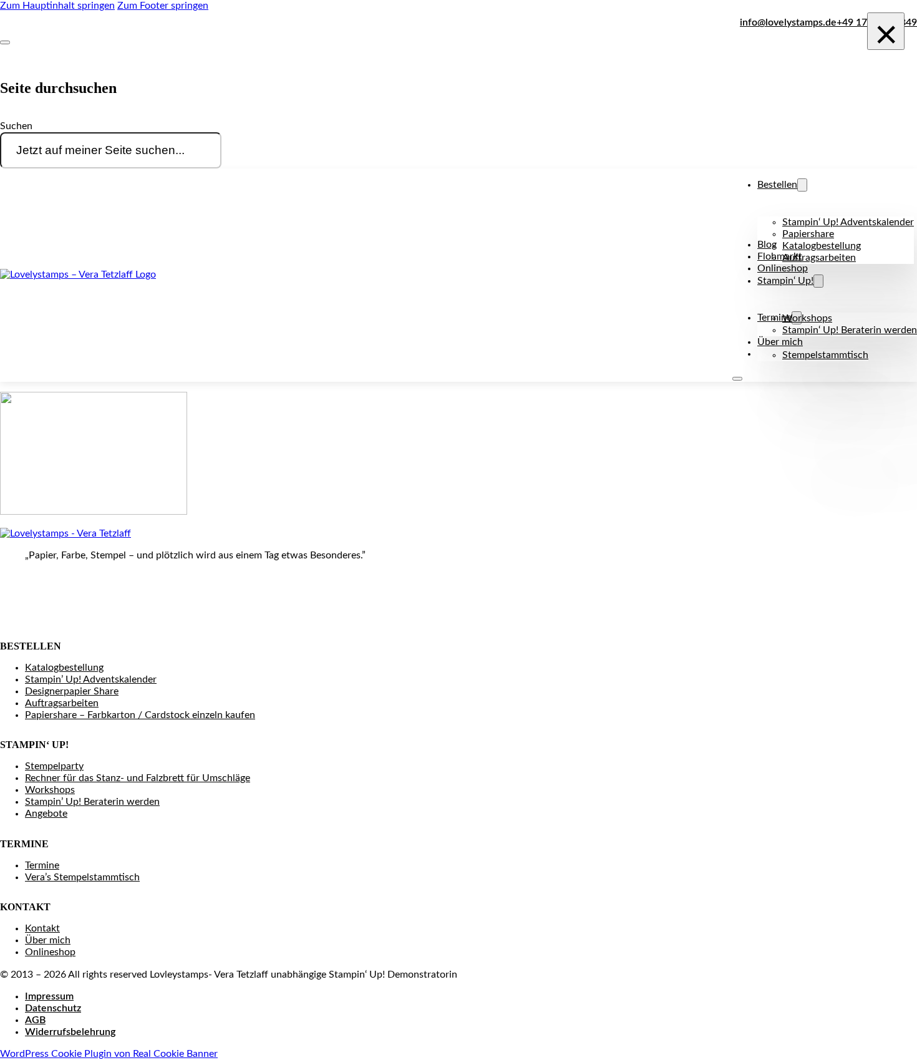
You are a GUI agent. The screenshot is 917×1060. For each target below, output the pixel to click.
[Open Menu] (737, 379)
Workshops (807, 318)
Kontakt (42, 928)
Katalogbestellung (821, 246)
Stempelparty (54, 766)
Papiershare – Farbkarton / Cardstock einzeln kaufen (140, 715)
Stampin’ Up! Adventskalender (91, 679)
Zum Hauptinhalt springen (57, 6)
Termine (42, 865)
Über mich (780, 342)
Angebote (46, 814)
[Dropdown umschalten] (802, 185)
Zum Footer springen (162, 6)
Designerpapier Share (72, 691)
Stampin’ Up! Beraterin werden (92, 802)
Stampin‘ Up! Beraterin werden (849, 330)
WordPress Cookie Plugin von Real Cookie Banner (109, 1054)
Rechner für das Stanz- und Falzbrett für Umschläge (137, 778)
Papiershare (808, 234)
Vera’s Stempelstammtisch (82, 877)
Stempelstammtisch (825, 355)
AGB (35, 1020)
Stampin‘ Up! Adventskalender (848, 222)
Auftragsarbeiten (819, 258)
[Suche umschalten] (5, 42)
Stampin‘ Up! (785, 281)
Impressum (49, 996)
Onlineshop (782, 268)
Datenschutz (53, 1008)
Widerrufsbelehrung (70, 1032)
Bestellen (777, 185)
